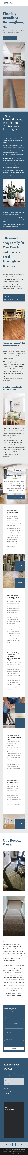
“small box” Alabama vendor (15, 369)
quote (14, 541)
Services (7, 1091)
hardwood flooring (12, 442)
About (6, 1093)
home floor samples (10, 216)
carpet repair (9, 289)
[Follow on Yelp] (10, 1144)
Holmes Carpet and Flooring (16, 486)
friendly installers (8, 167)
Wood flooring (13, 669)
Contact (7, 1096)
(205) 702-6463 (9, 1110)
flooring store (10, 373)
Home (6, 1088)
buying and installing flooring (15, 488)
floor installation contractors (10, 176)
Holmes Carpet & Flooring (18, 1149)
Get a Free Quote (10, 1082)
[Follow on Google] (17, 1144)
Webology (16, 1153)
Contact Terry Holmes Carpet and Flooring (14, 995)
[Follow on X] (14, 1144)
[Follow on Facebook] (6, 1144)
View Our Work (16, 497)
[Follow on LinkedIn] (21, 1144)
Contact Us (10, 38)
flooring (8, 351)
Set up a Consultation (11, 298)
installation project (10, 454)
